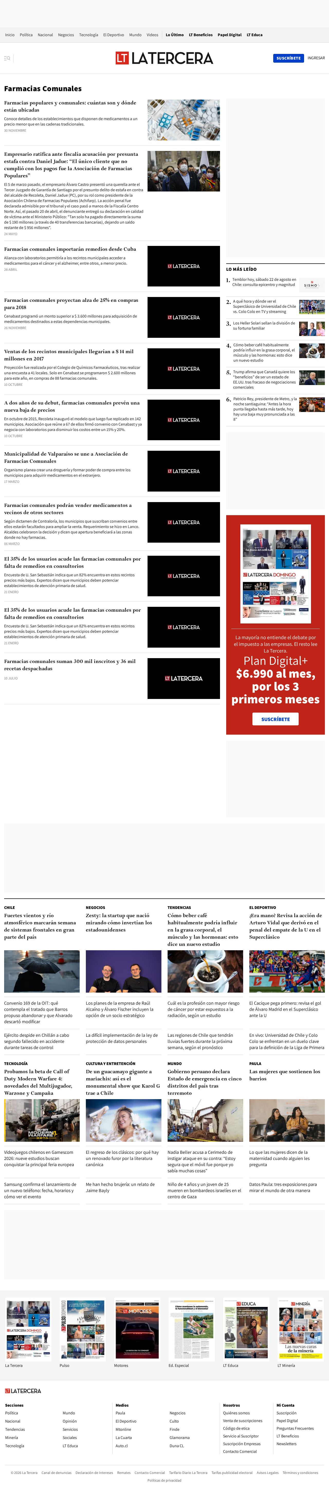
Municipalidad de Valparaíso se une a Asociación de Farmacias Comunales (66, 458)
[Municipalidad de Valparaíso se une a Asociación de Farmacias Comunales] (184, 471)
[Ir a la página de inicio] (164, 58)
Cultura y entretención (110, 1063)
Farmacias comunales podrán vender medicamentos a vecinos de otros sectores (68, 509)
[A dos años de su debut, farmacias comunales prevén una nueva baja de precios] (184, 420)
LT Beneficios (201, 34)
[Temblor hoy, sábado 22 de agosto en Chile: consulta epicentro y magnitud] (312, 285)
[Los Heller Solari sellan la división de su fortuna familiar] (312, 329)
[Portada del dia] (275, 620)
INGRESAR (316, 58)
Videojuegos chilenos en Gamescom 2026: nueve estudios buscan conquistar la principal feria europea (39, 1158)
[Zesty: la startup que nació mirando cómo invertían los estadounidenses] (123, 971)
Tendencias (179, 907)
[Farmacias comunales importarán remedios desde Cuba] (184, 266)
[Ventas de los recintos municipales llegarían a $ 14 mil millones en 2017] (184, 368)
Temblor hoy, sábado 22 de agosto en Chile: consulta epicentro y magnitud (264, 282)
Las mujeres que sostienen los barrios (284, 1075)
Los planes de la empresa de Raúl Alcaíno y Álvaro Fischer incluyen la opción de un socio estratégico (119, 1009)
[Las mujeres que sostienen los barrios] (287, 1120)
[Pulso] (83, 1360)
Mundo (135, 34)
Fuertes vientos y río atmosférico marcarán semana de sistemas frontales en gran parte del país (40, 926)
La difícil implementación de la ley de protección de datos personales (122, 1038)
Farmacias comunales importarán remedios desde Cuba (70, 249)
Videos (152, 34)
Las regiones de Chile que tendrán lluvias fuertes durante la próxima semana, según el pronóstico (200, 1041)
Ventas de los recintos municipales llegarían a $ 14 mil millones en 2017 (69, 355)
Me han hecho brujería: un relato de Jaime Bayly (120, 1187)
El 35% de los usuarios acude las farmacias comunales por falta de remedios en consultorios (72, 563)
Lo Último (175, 34)
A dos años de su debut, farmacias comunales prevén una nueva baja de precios (72, 407)
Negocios (66, 34)
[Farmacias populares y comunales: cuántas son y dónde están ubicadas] (184, 120)
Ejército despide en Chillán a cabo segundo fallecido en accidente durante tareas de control (36, 1041)
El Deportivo (113, 34)
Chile (9, 907)
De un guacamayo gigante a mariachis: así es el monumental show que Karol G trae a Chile (123, 1082)
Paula (255, 1063)
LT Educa (255, 34)
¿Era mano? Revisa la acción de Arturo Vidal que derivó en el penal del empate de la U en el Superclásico (285, 926)
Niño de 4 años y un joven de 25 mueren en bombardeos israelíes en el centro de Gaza (204, 1190)
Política (26, 34)
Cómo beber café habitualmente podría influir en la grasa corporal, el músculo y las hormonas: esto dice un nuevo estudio (264, 352)
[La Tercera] (28, 1360)
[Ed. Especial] (192, 1360)
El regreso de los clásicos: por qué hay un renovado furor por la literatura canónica (122, 1158)
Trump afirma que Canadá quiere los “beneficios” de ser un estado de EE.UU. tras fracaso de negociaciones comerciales (264, 379)
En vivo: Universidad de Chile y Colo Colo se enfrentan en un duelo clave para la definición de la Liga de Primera (286, 1041)
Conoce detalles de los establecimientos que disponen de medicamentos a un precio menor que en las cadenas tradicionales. (71, 121)
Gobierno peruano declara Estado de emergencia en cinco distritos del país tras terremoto (205, 1082)
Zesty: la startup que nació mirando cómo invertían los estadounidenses (119, 923)
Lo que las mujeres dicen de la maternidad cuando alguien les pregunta (279, 1158)
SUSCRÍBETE (275, 719)
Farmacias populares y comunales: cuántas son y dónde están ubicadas (70, 107)
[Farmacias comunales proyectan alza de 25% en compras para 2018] (184, 317)
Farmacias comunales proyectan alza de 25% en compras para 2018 (71, 304)
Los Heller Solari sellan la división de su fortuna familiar (264, 326)
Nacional (45, 34)
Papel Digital (230, 34)
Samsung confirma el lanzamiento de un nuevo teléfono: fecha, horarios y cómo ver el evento (40, 1190)
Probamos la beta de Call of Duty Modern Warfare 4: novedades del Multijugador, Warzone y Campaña (38, 1082)
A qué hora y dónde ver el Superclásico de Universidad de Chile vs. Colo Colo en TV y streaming (264, 306)
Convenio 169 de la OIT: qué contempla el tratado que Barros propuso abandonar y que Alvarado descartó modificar (38, 1012)
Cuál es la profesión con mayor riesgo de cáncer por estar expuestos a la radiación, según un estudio (204, 1009)
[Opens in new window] (137, 1360)
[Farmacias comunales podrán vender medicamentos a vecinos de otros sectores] (184, 522)
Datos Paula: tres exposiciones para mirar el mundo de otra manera (283, 1187)
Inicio (10, 34)
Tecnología (88, 34)
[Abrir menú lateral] (9, 58)
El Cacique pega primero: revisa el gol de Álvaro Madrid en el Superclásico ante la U (285, 1009)
